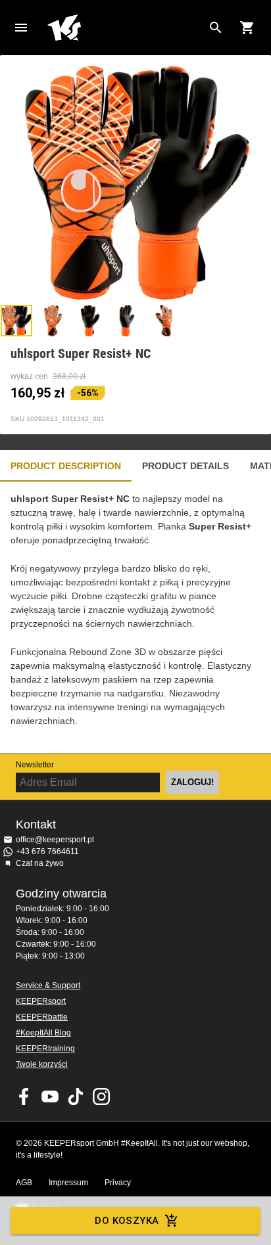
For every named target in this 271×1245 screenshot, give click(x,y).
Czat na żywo (40, 863)
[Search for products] (216, 27)
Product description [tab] (66, 466)
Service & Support (48, 985)
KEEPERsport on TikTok (75, 1096)
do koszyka (127, 1221)
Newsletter (35, 764)
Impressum (68, 1182)
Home (125, 27)
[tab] (16, 320)
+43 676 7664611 (47, 851)
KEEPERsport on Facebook (24, 1096)
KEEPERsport (41, 1001)
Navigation (21, 27)
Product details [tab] (185, 466)
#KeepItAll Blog (43, 1032)
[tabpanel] (135, 617)
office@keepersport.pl (55, 839)
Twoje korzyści (42, 1064)
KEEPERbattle (42, 1017)
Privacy (118, 1182)
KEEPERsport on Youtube (50, 1096)
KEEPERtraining (45, 1048)
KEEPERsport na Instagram (101, 1096)
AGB (24, 1182)
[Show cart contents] (247, 27)
